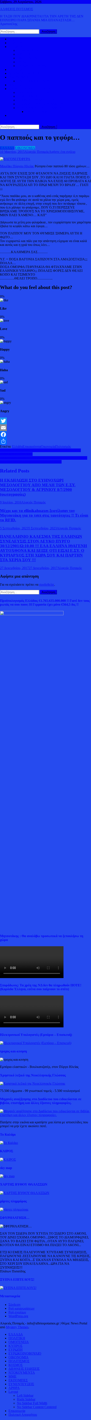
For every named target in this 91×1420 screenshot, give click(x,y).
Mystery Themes (17, 1327)
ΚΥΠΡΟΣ (24, 54)
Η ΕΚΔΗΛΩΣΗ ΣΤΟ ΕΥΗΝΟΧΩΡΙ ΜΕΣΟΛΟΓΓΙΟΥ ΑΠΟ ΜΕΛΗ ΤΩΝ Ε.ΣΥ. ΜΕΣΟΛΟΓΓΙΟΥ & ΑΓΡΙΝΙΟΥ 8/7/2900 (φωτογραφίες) (38, 487)
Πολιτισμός (63, 446)
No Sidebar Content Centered (37, 1407)
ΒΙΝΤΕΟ (14, 85)
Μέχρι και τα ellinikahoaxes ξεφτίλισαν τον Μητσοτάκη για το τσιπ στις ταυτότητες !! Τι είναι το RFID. (44, 515)
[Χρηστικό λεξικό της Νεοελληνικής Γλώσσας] (32, 1083)
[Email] (45, 427)
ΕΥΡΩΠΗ (24, 62)
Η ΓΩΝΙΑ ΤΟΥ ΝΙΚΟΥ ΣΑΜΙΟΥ (40, 104)
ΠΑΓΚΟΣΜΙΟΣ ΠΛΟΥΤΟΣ (36, 81)
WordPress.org (18, 1316)
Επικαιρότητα (32, 446)
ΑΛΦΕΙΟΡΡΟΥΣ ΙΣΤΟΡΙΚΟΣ (29, 88)
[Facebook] (45, 434)
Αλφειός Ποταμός (37, 152)
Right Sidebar (26, 1399)
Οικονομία (48, 446)
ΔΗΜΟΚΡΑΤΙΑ (28, 50)
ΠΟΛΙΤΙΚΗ (16, 43)
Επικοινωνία (16, 1411)
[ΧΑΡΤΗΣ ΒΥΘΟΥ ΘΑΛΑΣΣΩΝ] (24, 1193)
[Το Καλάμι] (9, 1143)
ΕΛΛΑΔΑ (15, 69)
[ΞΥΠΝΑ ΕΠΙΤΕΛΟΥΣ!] (18, 1288)
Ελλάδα (17, 446)
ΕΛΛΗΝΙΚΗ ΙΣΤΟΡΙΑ (33, 92)
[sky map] (7, 1176)
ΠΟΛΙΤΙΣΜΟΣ (27, 96)
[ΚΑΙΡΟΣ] (8, 1159)
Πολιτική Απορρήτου (22, 1414)
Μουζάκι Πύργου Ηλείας (17, 166)
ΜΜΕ (12, 1376)
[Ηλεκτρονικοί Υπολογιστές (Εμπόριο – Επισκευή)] (35, 1043)
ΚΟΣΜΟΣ (15, 46)
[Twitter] (45, 420)
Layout (13, 1391)
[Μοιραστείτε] (45, 441)
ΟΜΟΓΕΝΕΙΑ (27, 58)
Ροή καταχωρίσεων (21, 1308)
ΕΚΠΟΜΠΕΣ (18, 1380)
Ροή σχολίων (17, 1312)
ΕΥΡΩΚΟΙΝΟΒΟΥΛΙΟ (33, 66)
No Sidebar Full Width (32, 1403)
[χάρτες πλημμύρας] (14, 1209)
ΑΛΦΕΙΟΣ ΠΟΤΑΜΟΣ (16, 9)
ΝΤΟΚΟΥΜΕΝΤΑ (21, 1372)
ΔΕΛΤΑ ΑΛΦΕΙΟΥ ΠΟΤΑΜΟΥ (39, 108)
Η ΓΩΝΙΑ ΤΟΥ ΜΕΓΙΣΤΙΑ (36, 100)
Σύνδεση (14, 1304)
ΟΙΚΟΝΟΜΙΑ (18, 77)
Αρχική (13, 39)
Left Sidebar (25, 1395)
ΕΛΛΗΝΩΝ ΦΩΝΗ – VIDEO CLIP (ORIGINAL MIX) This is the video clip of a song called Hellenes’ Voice (43, 460)
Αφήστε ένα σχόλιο (62, 152)
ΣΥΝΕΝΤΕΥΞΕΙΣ (21, 1384)
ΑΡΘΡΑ (14, 1388)
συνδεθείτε (46, 584)
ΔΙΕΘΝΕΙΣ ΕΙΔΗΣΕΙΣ (24, 73)
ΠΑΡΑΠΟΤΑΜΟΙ (38, 111)
